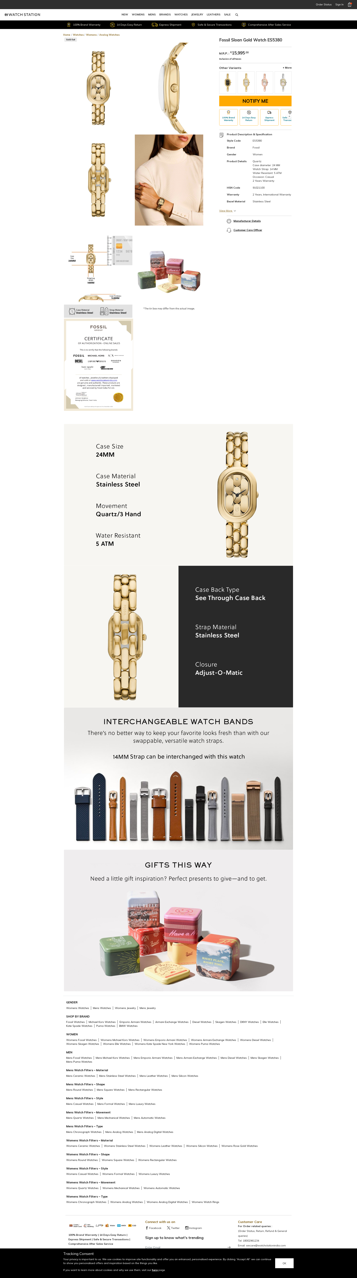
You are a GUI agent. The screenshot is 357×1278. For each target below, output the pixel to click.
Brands (165, 14)
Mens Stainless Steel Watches (117, 1076)
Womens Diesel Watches (255, 1040)
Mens (152, 14)
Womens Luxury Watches (154, 1174)
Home (66, 34)
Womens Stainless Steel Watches (124, 1146)
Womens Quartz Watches (82, 1188)
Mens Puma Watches (79, 1061)
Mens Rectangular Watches (145, 1089)
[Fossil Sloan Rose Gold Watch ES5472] (264, 82)
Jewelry (197, 14)
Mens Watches (102, 1008)
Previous (221, 116)
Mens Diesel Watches (234, 1057)
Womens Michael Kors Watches (120, 1040)
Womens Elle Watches (117, 1044)
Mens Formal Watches (111, 1104)
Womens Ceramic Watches (83, 1146)
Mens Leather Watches (154, 1076)
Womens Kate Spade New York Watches (160, 1044)
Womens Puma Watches (204, 1044)
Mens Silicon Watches (185, 1076)
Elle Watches (271, 1022)
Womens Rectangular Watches (157, 1160)
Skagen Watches (225, 1022)
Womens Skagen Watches (82, 1044)
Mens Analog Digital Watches (155, 1132)
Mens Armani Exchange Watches (196, 1057)
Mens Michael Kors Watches (113, 1057)
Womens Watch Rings (205, 1202)
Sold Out (70, 39)
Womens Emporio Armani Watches (165, 1040)
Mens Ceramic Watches (80, 1076)
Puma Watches (105, 1026)
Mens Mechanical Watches (114, 1118)
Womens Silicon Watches (202, 1146)
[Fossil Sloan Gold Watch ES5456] (227, 82)
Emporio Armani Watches (135, 1022)
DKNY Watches (249, 1022)
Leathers (213, 14)
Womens (138, 14)
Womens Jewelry (125, 1008)
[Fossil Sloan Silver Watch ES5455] (283, 82)
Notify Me (255, 101)
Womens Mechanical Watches (121, 1188)
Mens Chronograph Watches (84, 1132)
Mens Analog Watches (119, 1132)
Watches (181, 14)
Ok (284, 1263)
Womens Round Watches (82, 1160)
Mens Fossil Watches (79, 1057)
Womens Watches (77, 1008)
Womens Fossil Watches (81, 1040)
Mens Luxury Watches (142, 1104)
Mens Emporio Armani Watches (153, 1057)
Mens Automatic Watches (149, 1118)
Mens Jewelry (148, 1008)
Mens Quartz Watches (80, 1118)
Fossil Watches (75, 1022)
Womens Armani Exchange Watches (213, 1040)
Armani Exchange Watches (172, 1022)
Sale (227, 14)
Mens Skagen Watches (265, 1057)
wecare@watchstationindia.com (266, 1245)
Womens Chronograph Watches (86, 1202)
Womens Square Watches (118, 1160)
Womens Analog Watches (126, 1202)
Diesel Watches (201, 1022)
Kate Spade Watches (79, 1026)
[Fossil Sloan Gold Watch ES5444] (246, 82)
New (125, 14)
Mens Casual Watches (80, 1104)
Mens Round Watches (79, 1089)
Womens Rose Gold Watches (239, 1146)
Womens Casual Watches (82, 1174)
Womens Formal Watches (118, 1174)
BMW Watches (128, 1026)
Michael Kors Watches (102, 1022)
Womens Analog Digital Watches (167, 1202)
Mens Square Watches (111, 1089)
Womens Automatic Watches (162, 1188)
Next (289, 116)
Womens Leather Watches (165, 1146)
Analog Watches (109, 34)
